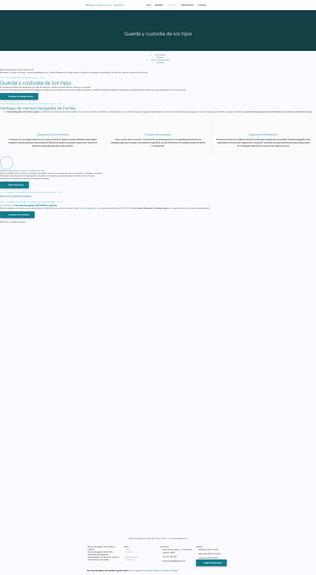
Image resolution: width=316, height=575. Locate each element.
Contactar (130, 559)
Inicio (128, 549)
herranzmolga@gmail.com (89, 208)
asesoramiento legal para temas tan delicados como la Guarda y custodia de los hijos (278, 112)
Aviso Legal (134, 570)
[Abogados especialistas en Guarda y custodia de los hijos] (6, 162)
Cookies (155, 570)
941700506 (126, 208)
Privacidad (145, 570)
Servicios (130, 554)
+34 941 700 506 (169, 557)
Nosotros (129, 552)
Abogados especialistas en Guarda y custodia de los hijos (22, 171)
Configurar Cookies (169, 570)
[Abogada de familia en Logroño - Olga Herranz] (105, 5)
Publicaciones (132, 557)
